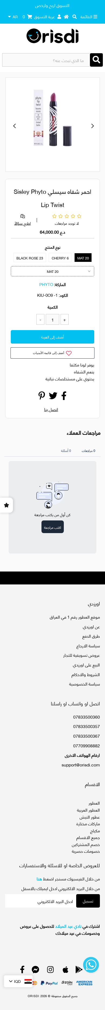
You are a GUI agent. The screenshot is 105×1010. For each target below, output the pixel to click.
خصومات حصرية (86, 851)
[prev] (14, 125)
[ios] (65, 970)
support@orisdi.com (81, 764)
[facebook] (22, 970)
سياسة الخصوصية (84, 683)
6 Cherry (60, 258)
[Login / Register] (59, 16)
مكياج (95, 830)
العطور (94, 802)
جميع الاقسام (88, 837)
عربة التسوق (39, 16)
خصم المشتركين (86, 844)
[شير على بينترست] (41, 397)
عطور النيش (90, 816)
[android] (79, 970)
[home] (66, 16)
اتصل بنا (51, 409)
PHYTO (46, 284)
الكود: (63, 295)
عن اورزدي (91, 626)
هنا (39, 878)
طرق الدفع (91, 636)
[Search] (96, 60)
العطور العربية (88, 809)
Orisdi (33, 995)
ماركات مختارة (88, 823)
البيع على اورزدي (86, 664)
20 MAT (83, 258)
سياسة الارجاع (88, 645)
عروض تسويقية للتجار (81, 655)
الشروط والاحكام (86, 674)
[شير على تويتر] (53, 397)
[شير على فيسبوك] (63, 397)
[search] (74, 16)
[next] (92, 125)
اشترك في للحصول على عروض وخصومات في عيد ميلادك (60, 929)
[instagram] (50, 970)
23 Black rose (29, 258)
